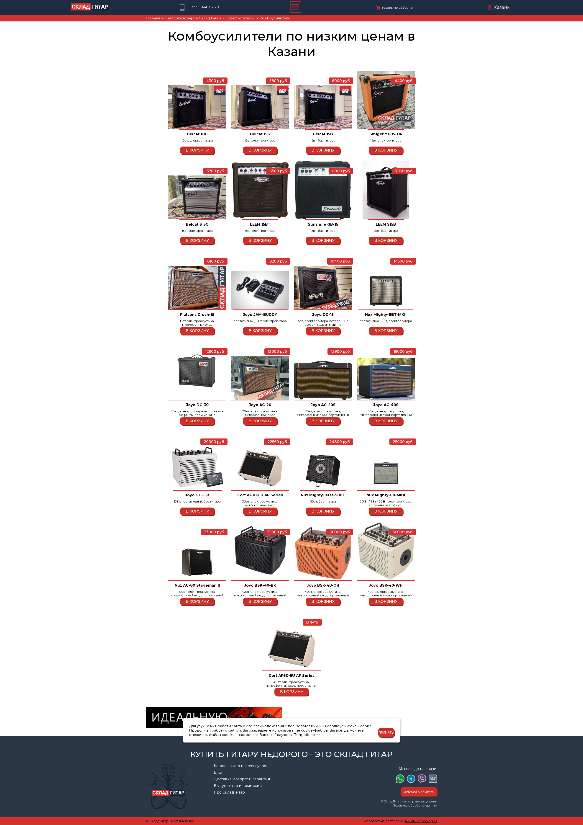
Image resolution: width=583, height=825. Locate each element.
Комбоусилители (275, 18)
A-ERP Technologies (421, 821)
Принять (386, 732)
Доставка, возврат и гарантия (242, 779)
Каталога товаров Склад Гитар (193, 18)
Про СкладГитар (229, 792)
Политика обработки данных (415, 805)
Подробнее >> (306, 734)
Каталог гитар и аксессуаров (241, 766)
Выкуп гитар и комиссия (238, 786)
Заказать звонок (419, 792)
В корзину (197, 150)
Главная (153, 18)
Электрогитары (240, 18)
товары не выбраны (397, 7)
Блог (218, 772)
